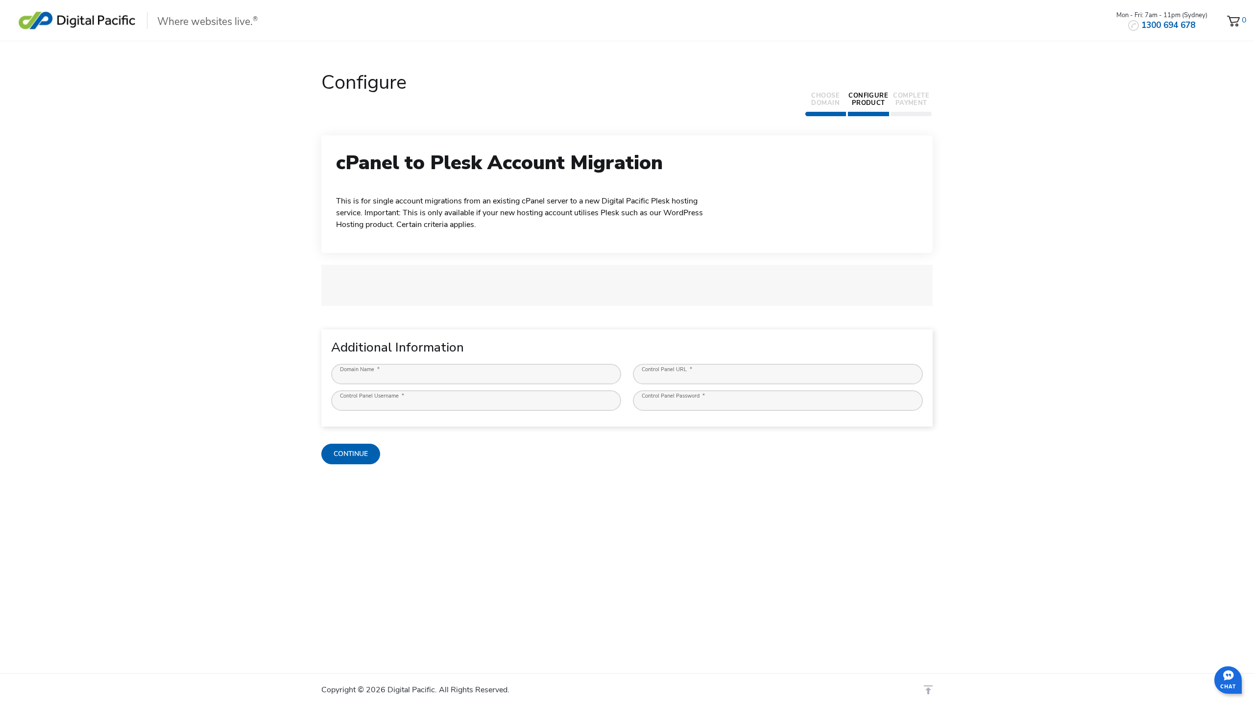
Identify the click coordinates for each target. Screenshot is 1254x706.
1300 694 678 (1168, 25)
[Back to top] (928, 689)
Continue (351, 453)
